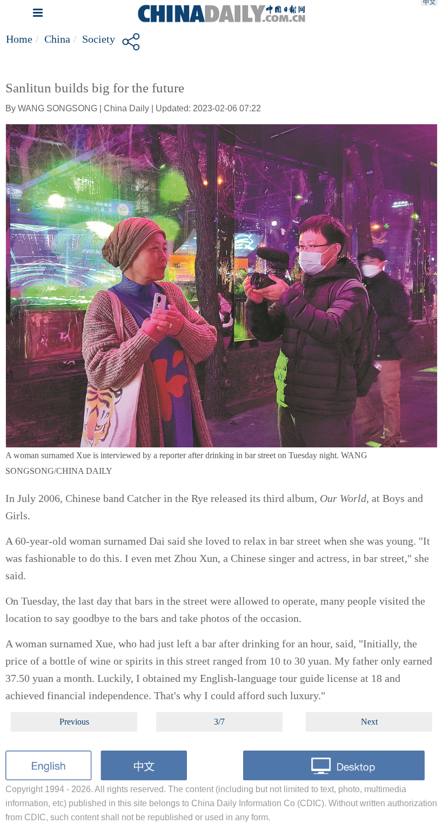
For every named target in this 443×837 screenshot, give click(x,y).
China (57, 39)
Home (19, 39)
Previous (74, 721)
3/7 (219, 721)
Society (98, 39)
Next (369, 721)
